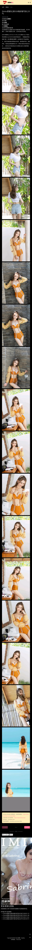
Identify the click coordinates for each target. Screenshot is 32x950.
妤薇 (11, 834)
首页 (3, 7)
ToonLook (18, 939)
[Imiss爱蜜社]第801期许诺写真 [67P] (13, 919)
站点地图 (18, 938)
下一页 (27, 827)
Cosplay (23, 938)
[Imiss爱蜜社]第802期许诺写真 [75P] (13, 917)
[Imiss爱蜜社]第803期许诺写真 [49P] (13, 915)
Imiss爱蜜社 (5, 834)
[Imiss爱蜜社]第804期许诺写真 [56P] (13, 913)
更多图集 (9, 912)
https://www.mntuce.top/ (19, 817)
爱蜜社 (7, 7)
